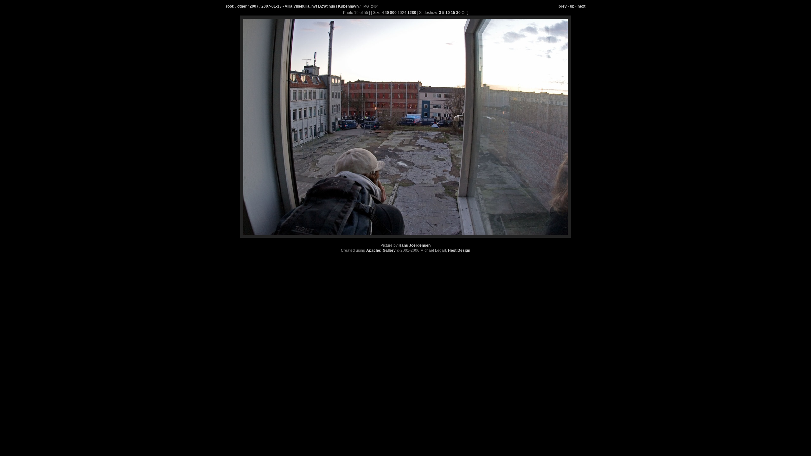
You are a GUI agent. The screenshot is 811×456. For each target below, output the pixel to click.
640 (385, 12)
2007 (254, 6)
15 (453, 12)
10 (447, 12)
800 (393, 12)
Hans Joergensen (415, 245)
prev (563, 6)
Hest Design (459, 250)
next (581, 6)
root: (230, 6)
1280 (411, 12)
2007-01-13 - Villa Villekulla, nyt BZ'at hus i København (310, 6)
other (242, 6)
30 (458, 12)
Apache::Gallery (381, 250)
